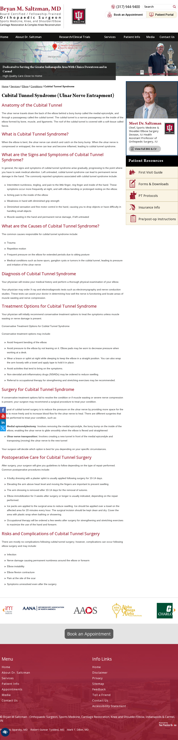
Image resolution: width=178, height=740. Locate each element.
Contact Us (167, 37)
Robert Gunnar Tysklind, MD (47, 729)
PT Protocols (148, 196)
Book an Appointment (128, 14)
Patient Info (132, 37)
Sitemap (98, 684)
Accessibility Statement (109, 706)
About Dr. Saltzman (28, 37)
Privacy (97, 678)
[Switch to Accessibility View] (5, 732)
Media (150, 37)
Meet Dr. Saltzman (145, 124)
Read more (16, 59)
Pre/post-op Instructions (157, 219)
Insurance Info (149, 207)
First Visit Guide (151, 172)
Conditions (36, 86)
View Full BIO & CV (145, 149)
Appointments (12, 689)
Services (110, 37)
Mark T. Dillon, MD (78, 729)
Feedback (99, 689)
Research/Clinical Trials (74, 37)
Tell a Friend (101, 695)
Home (4, 37)
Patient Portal (164, 14)
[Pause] (7, 73)
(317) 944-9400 (128, 7)
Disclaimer (100, 673)
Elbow (25, 86)
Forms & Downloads (154, 184)
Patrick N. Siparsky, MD (13, 729)
